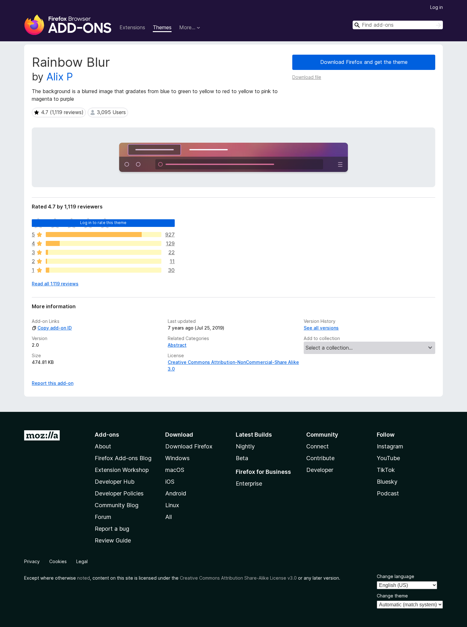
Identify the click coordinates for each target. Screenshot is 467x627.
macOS (174, 470)
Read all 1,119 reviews (55, 283)
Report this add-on (52, 383)
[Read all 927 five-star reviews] (103, 234)
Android (175, 493)
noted (83, 578)
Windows (177, 458)
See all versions (321, 328)
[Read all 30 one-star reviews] (103, 270)
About (103, 446)
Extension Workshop (122, 470)
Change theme (392, 595)
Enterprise (249, 483)
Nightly (245, 446)
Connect (317, 446)
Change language (395, 576)
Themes (162, 27)
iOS (169, 481)
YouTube (388, 458)
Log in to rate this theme (103, 222)
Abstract (177, 345)
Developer (319, 470)
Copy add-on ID (54, 328)
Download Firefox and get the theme (364, 62)
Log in (436, 7)
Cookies (58, 561)
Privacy (32, 561)
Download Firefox (189, 446)
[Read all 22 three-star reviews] (103, 252)
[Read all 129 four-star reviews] (103, 243)
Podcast (388, 493)
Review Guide (113, 540)
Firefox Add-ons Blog (123, 458)
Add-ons (107, 434)
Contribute (320, 458)
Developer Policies (119, 493)
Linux (172, 505)
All (168, 517)
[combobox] (398, 25)
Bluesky (387, 481)
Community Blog (117, 505)
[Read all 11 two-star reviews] (103, 261)
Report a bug (112, 528)
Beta (242, 458)
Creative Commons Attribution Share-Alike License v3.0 (238, 578)
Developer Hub (114, 481)
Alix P (59, 77)
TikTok (386, 470)
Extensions (132, 27)
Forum (103, 517)
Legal (82, 561)
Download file (306, 77)
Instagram (390, 446)
